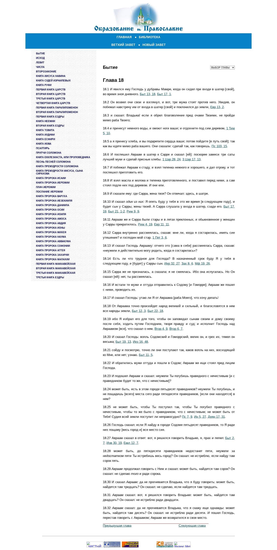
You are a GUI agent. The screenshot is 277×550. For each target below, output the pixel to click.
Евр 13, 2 (217, 107)
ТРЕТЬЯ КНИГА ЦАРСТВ (50, 98)
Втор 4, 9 (161, 329)
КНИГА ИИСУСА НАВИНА (50, 76)
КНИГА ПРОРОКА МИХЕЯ (51, 232)
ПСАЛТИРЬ (42, 148)
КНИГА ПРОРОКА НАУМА (51, 236)
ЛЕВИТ (40, 62)
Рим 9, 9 (133, 211)
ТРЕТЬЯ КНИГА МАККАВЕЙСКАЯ (55, 273)
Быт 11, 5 (145, 355)
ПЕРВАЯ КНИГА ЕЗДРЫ (50, 116)
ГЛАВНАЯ (124, 37)
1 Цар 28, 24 (171, 159)
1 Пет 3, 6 (159, 237)
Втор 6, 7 (175, 329)
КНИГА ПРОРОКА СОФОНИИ (53, 245)
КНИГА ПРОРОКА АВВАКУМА (53, 241)
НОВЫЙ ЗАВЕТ (154, 44)
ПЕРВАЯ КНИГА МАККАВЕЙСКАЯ (55, 263)
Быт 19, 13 (123, 342)
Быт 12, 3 (139, 311)
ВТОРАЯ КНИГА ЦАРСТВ (50, 94)
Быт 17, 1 (164, 94)
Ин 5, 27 (200, 417)
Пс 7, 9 (187, 417)
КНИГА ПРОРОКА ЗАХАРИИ (52, 254)
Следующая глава (192, 525)
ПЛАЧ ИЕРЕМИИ (46, 187)
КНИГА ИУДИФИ (45, 134)
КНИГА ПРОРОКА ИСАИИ (51, 178)
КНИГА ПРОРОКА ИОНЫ (50, 227)
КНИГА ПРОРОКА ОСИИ (50, 209)
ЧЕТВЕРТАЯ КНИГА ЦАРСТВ (53, 103)
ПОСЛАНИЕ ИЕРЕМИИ (49, 191)
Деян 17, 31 (216, 417)
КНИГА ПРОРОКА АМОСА (51, 218)
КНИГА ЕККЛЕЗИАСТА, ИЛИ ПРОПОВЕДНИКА (63, 157)
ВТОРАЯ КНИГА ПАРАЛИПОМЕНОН (57, 112)
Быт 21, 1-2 (116, 211)
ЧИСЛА (40, 67)
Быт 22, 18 (155, 311)
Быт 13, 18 (147, 94)
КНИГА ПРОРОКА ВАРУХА (51, 196)
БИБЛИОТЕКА (149, 37)
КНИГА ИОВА (43, 143)
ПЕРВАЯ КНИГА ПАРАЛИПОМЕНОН (57, 107)
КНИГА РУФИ (43, 85)
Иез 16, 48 (140, 342)
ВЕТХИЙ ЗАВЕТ (123, 44)
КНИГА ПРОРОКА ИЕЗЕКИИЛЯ (54, 200)
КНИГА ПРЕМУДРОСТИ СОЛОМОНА (57, 166)
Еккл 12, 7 (131, 443)
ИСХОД (40, 58)
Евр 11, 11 (161, 224)
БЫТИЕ (40, 53)
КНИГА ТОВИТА (45, 130)
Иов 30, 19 (114, 443)
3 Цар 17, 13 (191, 159)
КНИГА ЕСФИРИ (45, 139)
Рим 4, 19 (145, 224)
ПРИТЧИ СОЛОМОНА (48, 152)
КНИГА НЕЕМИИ (45, 121)
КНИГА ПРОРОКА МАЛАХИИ (53, 259)
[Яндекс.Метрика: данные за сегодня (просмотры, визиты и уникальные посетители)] (182, 544)
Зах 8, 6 (187, 263)
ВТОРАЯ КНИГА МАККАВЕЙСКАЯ (55, 268)
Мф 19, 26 (202, 263)
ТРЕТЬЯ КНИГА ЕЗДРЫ (50, 277)
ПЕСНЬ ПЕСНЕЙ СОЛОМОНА (53, 161)
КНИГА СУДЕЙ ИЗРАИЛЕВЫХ (53, 80)
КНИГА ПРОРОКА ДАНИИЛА (52, 205)
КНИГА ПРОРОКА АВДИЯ (51, 223)
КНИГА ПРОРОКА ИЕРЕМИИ (53, 182)
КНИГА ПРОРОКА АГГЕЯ (50, 250)
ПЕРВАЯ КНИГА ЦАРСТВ (50, 89)
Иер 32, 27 (172, 263)
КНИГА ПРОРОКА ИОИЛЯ (51, 214)
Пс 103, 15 (219, 146)
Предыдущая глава (117, 525)
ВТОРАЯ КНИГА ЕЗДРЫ (50, 125)
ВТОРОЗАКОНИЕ (46, 71)
